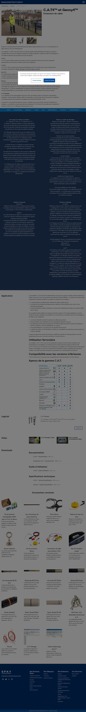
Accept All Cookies (49, 80)
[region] (43, 78)
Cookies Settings (36, 80)
